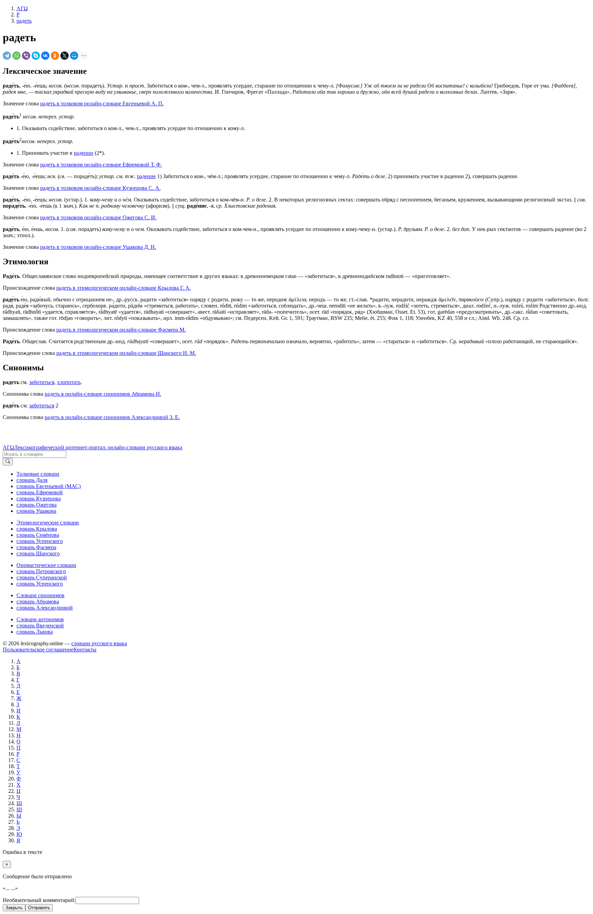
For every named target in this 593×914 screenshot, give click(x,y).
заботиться (41, 382)
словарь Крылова (36, 529)
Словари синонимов (40, 595)
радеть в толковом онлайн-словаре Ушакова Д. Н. (98, 247)
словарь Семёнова (37, 535)
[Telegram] (7, 55)
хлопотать (69, 382)
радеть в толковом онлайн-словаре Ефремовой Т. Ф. (101, 164)
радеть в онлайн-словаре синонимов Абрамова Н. (103, 394)
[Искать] (8, 461)
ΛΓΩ (8, 447)
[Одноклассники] (55, 55)
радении (83, 153)
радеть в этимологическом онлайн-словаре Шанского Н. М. (126, 353)
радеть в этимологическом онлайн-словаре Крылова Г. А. (123, 288)
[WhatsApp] (16, 55)
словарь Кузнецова (38, 498)
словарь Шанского (38, 553)
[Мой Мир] (74, 55)
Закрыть (14, 907)
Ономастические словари (46, 565)
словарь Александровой (44, 608)
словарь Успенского (39, 541)
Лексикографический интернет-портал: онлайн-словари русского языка (98, 447)
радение (146, 176)
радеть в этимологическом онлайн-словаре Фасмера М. (121, 330)
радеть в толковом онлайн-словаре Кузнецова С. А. (100, 188)
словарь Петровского (41, 571)
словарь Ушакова (36, 511)
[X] (64, 55)
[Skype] (36, 55)
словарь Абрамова (37, 601)
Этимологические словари (47, 522)
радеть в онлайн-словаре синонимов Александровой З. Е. (112, 417)
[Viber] (26, 55)
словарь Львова (34, 632)
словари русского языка (99, 643)
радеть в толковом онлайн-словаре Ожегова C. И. (98, 217)
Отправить (39, 907)
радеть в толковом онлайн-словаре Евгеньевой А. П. (102, 103)
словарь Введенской (40, 625)
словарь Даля (31, 480)
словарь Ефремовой (39, 492)
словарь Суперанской (41, 577)
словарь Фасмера (36, 547)
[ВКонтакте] (45, 55)
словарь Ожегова (36, 505)
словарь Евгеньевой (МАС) (48, 486)
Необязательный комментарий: (39, 900)
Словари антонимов (40, 619)
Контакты (84, 649)
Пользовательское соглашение (38, 649)
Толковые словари (37, 474)
